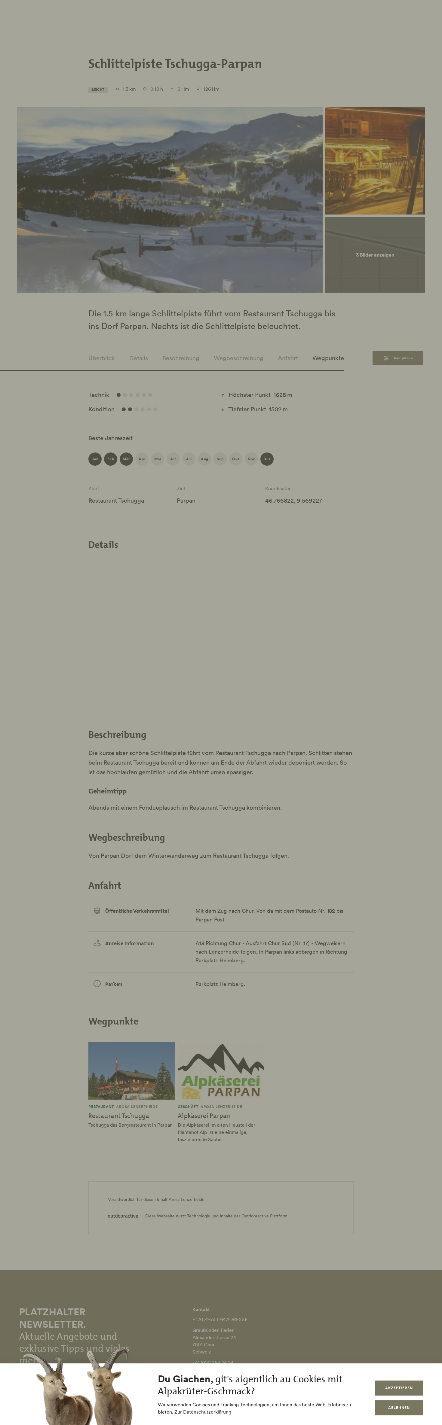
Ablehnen (399, 1407)
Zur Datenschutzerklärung (202, 1412)
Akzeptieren (399, 1388)
